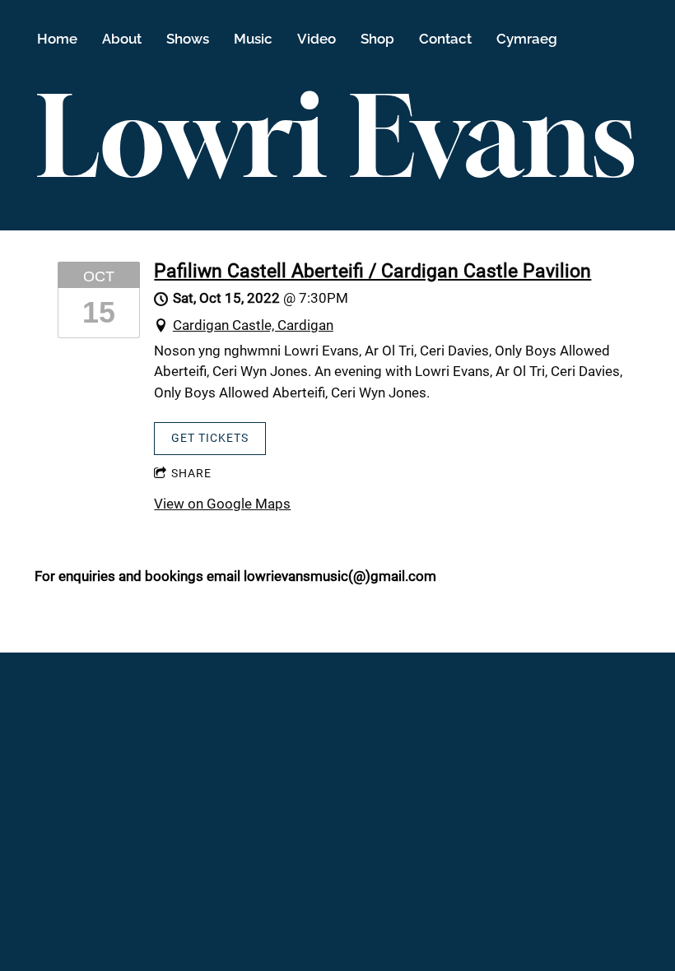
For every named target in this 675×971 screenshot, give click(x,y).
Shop (377, 38)
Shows (187, 38)
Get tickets (210, 437)
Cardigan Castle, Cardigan (253, 325)
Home (57, 38)
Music (253, 38)
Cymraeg (526, 38)
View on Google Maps (222, 503)
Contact (445, 38)
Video (316, 38)
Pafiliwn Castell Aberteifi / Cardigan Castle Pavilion (372, 270)
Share (191, 473)
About (122, 38)
